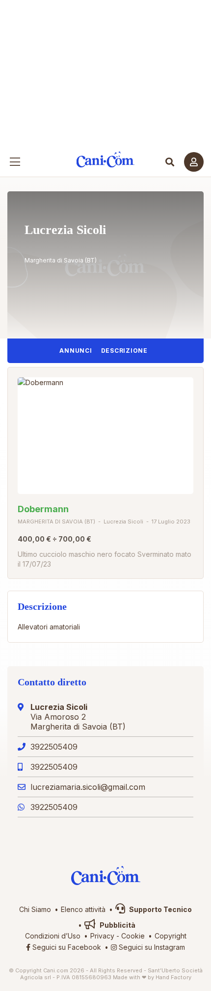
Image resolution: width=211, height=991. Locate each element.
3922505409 (54, 747)
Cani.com (106, 159)
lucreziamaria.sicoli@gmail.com (87, 787)
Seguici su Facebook (65, 947)
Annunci (75, 350)
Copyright (170, 936)
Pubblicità (116, 925)
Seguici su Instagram (151, 947)
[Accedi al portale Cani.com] (194, 162)
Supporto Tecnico (160, 909)
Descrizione (124, 350)
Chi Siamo (35, 909)
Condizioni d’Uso (52, 936)
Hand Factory (173, 977)
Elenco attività (83, 909)
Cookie (133, 936)
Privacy (102, 936)
